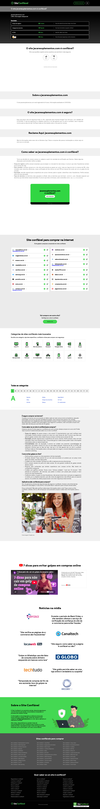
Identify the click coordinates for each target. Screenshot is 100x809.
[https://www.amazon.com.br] (47, 260)
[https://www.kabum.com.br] (87, 275)
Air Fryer (60, 399)
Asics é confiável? (41, 779)
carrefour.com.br (20, 270)
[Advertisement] (50, 79)
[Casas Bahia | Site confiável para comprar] (13, 265)
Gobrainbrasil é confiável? (43, 783)
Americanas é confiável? (16, 790)
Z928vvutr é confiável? (42, 784)
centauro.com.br (20, 288)
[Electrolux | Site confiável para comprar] (52, 279)
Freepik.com (31, 535)
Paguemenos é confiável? (69, 796)
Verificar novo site (79, 3)
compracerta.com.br (60, 284)
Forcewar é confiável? (68, 783)
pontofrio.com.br (20, 279)
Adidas (43, 397)
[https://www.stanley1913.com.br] (87, 270)
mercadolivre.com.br (21, 249)
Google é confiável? (67, 792)
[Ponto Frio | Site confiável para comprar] (13, 279)
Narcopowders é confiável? (43, 781)
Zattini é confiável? (15, 794)
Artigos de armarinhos (47, 399)
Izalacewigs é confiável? (42, 796)
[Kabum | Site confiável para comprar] (52, 274)
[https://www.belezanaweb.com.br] (87, 264)
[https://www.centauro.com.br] (47, 289)
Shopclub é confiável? (68, 794)
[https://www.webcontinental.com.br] (87, 259)
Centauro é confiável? (68, 781)
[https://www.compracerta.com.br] (87, 284)
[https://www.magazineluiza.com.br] (47, 256)
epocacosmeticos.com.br (62, 254)
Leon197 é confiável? (67, 786)
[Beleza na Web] (58, 265)
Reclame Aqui (42, 440)
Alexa (28, 399)
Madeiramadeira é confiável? (17, 796)
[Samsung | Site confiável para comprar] (13, 274)
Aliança (44, 402)
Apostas (28, 397)
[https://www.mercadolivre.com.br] (47, 250)
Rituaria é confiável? (67, 779)
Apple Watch (61, 397)
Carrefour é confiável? (16, 781)
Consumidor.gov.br (51, 440)
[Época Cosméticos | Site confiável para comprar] (52, 254)
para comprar (57, 739)
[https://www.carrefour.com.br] (47, 270)
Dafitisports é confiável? (16, 783)
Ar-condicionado (61, 402)
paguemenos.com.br (60, 288)
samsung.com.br (20, 274)
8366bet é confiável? (41, 790)
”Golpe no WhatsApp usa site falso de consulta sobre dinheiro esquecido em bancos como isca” (33, 658)
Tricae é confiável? (15, 786)
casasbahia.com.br (20, 265)
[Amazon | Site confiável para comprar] (13, 260)
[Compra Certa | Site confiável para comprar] (52, 284)
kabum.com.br (59, 274)
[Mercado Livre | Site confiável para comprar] (18, 251)
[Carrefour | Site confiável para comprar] (13, 270)
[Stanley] (52, 270)
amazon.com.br (19, 260)
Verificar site (50, 321)
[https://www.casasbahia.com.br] (47, 265)
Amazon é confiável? (41, 788)
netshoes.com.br (59, 249)
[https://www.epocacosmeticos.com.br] (87, 255)
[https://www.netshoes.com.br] (87, 250)
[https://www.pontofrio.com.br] (47, 279)
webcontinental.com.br (61, 259)
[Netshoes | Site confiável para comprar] (52, 250)
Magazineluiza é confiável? (17, 779)
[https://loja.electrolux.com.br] (87, 279)
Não (54, 58)
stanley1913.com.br (60, 270)
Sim (46, 58)
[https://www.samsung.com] (47, 275)
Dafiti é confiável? (15, 788)
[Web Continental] (52, 259)
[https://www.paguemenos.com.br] (87, 289)
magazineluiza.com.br (21, 255)
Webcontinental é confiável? (43, 794)
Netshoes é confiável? (16, 792)
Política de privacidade (43, 804)
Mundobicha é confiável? (68, 784)
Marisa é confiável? (41, 792)
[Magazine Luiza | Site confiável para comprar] (13, 256)
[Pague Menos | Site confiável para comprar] (52, 289)
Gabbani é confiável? (68, 788)
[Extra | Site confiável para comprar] (13, 284)
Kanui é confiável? (15, 784)
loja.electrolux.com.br (61, 279)
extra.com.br (19, 284)
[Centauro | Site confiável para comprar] (17, 290)
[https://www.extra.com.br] (47, 284)
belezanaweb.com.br (61, 264)
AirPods (28, 402)
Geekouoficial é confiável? (69, 790)
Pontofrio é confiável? (42, 786)
